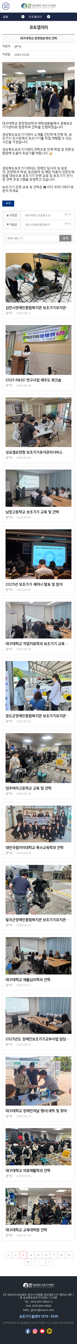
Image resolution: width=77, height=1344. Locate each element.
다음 (39, 1262)
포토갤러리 (35, 16)
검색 (65, 238)
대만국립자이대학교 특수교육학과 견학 (34, 848)
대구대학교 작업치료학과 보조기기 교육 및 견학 (38, 644)
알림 (5, 16)
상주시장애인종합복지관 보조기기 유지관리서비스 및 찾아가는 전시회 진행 (40, 224)
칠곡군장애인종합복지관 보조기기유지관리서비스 (38, 920)
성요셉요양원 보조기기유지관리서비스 (34, 452)
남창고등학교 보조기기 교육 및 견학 (32, 512)
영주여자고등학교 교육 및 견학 (28, 788)
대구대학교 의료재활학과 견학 (28, 1171)
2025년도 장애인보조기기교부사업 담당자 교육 (38, 1039)
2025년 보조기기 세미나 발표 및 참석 (34, 584)
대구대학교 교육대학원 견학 (26, 1230)
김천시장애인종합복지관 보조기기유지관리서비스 (38, 308)
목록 (8, 203)
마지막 (49, 1262)
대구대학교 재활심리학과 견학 (28, 980)
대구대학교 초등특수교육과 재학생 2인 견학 (40, 215)
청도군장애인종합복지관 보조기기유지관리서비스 (38, 716)
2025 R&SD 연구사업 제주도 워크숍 (33, 380)
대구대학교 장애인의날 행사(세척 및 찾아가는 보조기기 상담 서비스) (38, 1111)
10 (27, 1262)
